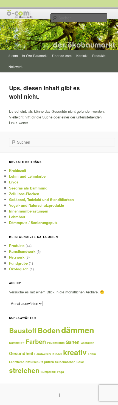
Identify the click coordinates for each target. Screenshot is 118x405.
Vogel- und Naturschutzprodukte (36, 205)
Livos (13, 182)
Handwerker (42, 354)
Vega (60, 372)
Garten (73, 342)
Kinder (57, 354)
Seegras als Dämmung (28, 188)
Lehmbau (17, 216)
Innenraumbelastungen (28, 211)
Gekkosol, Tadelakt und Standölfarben (41, 199)
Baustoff (22, 330)
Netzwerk (16, 66)
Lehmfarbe (16, 362)
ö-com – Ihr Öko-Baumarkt (28, 55)
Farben (36, 341)
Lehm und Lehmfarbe (27, 176)
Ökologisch (19, 268)
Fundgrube (18, 263)
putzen (49, 362)
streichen (24, 370)
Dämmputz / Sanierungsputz (33, 222)
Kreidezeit (17, 170)
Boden (49, 330)
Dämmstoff (16, 343)
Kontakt (82, 55)
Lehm (92, 354)
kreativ (75, 352)
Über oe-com (62, 55)
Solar (80, 362)
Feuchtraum (55, 343)
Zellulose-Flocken (24, 193)
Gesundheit (21, 353)
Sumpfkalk (48, 372)
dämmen (77, 330)
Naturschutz (34, 362)
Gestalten (87, 343)
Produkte (99, 55)
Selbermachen (65, 362)
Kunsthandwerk (22, 251)
